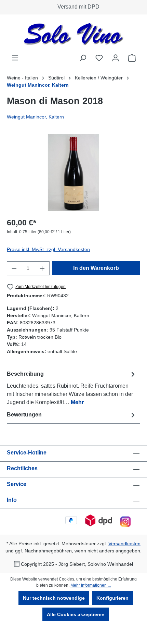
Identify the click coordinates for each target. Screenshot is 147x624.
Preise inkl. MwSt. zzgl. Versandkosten (48, 249)
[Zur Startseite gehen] (73, 34)
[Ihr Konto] (115, 58)
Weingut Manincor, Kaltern (35, 117)
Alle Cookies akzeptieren (76, 614)
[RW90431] (73, 172)
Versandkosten (124, 543)
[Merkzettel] (99, 58)
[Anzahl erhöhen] (42, 268)
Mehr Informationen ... (90, 585)
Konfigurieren (112, 598)
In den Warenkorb (96, 268)
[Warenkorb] (132, 58)
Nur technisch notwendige (54, 598)
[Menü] (15, 58)
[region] (73, 172)
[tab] (72, 387)
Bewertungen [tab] (24, 414)
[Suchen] (83, 58)
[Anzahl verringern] (14, 268)
